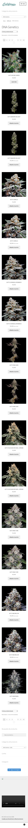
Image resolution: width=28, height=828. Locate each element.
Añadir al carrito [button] (14, 123)
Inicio (4, 20)
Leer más (14, 82)
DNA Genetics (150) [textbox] (13, 747)
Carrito (22, 824)
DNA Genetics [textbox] (13, 17)
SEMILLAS (9, 20)
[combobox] (14, 17)
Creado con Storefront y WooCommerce (12, 819)
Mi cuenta (4, 825)
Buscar (14, 825)
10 (23, 40)
